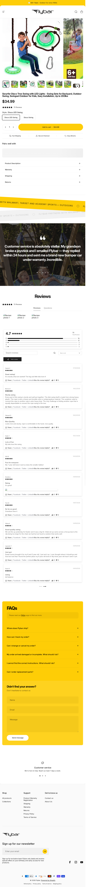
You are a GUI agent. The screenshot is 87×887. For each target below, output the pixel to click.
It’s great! (8, 485)
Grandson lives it (11, 511)
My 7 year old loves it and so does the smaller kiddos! (24, 465)
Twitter (24, 380)
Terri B (7, 503)
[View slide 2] (40, 272)
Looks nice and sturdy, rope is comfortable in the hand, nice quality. (29, 424)
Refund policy (27, 884)
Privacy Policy (29, 814)
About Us (48, 802)
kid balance (9, 577)
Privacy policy (37, 884)
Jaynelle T (8, 546)
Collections (6, 802)
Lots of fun (9, 442)
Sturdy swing (10, 395)
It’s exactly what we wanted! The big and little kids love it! (25, 377)
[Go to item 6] (49, 84)
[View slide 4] (45, 272)
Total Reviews (76, 334)
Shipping (27, 804)
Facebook (17, 380)
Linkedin (31, 380)
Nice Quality (10, 421)
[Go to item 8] (67, 84)
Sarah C (7, 368)
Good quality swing (12, 529)
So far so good (11, 509)
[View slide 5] (48, 272)
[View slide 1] (37, 272)
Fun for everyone (11, 462)
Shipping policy (57, 884)
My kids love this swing (13, 444)
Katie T (7, 436)
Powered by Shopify (48, 880)
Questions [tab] (48, 308)
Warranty (27, 807)
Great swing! (10, 374)
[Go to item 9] (76, 86)
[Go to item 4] (32, 84)
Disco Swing (28, 117)
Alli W (7, 456)
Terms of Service (30, 817)
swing (7, 575)
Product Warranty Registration (30, 799)
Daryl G (7, 568)
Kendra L (8, 477)
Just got (8, 552)
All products (7, 798)
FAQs (23, 615)
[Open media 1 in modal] (59, 22)
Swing (7, 483)
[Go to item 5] (41, 84)
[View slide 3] (42, 272)
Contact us (49, 798)
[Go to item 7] (58, 84)
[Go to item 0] (5, 84)
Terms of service (47, 884)
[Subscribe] (45, 851)
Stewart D (8, 415)
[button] (42, 107)
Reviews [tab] (36, 308)
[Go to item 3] (23, 84)
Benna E (8, 389)
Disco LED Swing (11, 117)
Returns (26, 810)
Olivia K (7, 523)
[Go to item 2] (14, 84)
